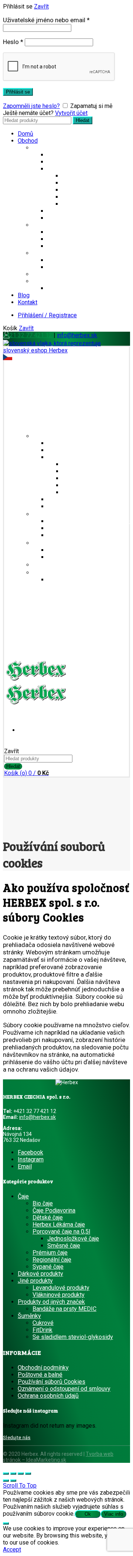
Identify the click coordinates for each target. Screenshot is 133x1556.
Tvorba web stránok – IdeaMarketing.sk (58, 1457)
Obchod (28, 140)
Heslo (13, 41)
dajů (73, 1395)
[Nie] (6, 1523)
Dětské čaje (77, 203)
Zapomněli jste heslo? (31, 105)
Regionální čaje (66, 154)
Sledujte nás (17, 1437)
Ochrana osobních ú (43, 1395)
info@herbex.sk (77, 335)
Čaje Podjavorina (68, 217)
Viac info (113, 1514)
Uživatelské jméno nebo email (46, 20)
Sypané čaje (77, 189)
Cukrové (57, 239)
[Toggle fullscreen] (21, 1473)
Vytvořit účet (71, 112)
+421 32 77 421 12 (27, 335)
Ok (88, 1514)
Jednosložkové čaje (88, 175)
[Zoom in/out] (28, 1473)
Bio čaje (57, 161)
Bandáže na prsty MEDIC (79, 288)
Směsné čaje (78, 182)
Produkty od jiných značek (66, 281)
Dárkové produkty (55, 274)
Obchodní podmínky (43, 1367)
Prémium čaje (64, 210)
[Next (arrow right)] (13, 1480)
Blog (24, 295)
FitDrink (57, 246)
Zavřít (41, 6)
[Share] (13, 1473)
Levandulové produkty (75, 260)
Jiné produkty (50, 253)
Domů (25, 133)
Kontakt (27, 302)
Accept (12, 1549)
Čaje (38, 147)
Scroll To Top (20, 1485)
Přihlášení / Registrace (47, 315)
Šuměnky (44, 225)
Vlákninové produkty (73, 267)
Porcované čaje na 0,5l (76, 168)
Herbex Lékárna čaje (88, 196)
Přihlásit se (18, 92)
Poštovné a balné (40, 1374)
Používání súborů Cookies (51, 1381)
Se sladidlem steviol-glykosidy (87, 232)
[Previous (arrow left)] (6, 1480)
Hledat (82, 120)
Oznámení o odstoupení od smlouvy (64, 1388)
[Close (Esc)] (6, 1473)
